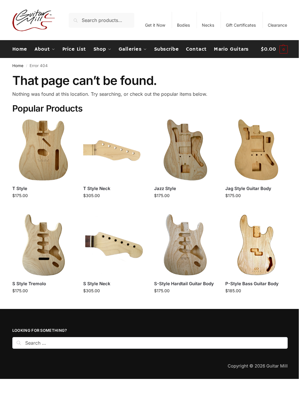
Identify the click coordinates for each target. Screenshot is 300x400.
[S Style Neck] (114, 245)
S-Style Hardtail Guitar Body (184, 283)
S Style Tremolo (29, 283)
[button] (274, 49)
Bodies (183, 25)
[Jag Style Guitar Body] (256, 150)
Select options (43, 207)
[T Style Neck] (114, 150)
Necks (208, 25)
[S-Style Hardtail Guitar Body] (185, 245)
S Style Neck (96, 283)
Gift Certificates (241, 25)
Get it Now (155, 25)
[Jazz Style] (185, 150)
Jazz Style (165, 188)
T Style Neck (96, 188)
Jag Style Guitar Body (248, 188)
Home (17, 65)
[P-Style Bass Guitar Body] (256, 245)
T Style (19, 188)
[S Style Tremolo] (43, 245)
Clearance (277, 25)
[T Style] (43, 150)
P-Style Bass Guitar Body (252, 283)
